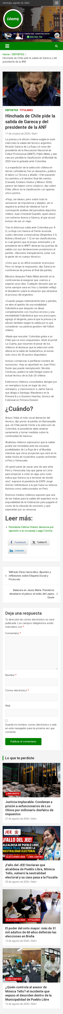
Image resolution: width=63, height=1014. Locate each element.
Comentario (13, 633)
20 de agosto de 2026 (17, 881)
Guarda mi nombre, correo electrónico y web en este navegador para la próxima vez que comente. (31, 728)
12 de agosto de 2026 (17, 1004)
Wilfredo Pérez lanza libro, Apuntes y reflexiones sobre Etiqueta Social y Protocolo (30, 576)
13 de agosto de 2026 (17, 940)
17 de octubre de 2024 (17, 133)
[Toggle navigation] (7, 46)
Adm (34, 133)
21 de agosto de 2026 (17, 818)
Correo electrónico (17, 690)
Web (7, 705)
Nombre (10, 675)
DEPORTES (11, 110)
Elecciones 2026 (15, 857)
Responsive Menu (56, 3)
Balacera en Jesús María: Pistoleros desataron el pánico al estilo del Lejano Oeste (31, 594)
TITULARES (26, 110)
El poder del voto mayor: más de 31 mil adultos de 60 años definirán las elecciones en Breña (30, 932)
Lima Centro (35, 857)
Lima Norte (12, 793)
